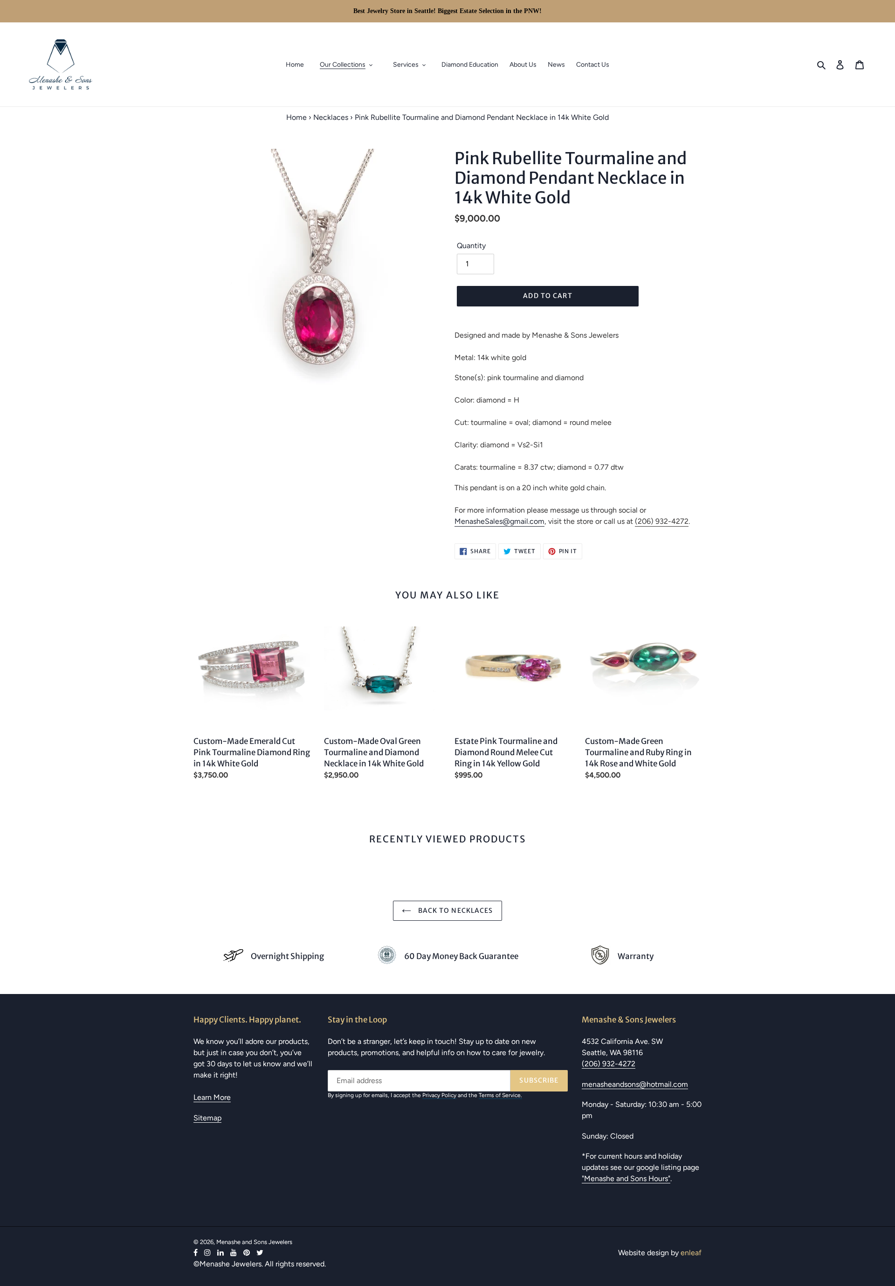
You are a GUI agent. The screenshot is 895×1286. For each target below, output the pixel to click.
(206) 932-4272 (661, 521)
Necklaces (330, 117)
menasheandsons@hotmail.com (635, 1084)
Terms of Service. (500, 1095)
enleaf (691, 1252)
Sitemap (207, 1117)
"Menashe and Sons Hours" (626, 1178)
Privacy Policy (439, 1095)
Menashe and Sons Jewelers (254, 1241)
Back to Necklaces (454, 910)
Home (296, 117)
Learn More (212, 1097)
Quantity (471, 245)
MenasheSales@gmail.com (499, 521)
